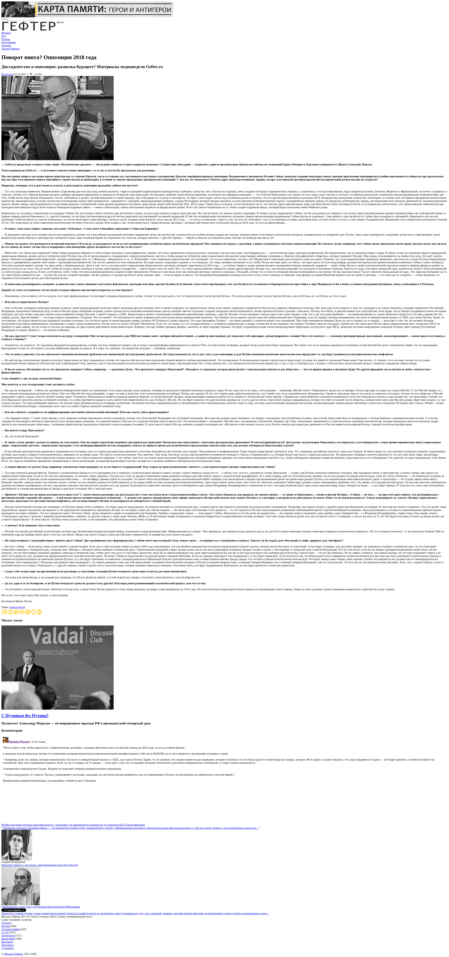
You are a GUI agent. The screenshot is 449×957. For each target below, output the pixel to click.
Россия (5, 926)
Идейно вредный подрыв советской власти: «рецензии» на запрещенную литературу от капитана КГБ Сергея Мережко (73, 824)
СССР (5, 932)
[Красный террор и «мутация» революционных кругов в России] (20, 904)
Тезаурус (6, 922)
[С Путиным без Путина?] (57, 708)
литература (8, 935)
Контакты (7, 941)
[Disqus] (224, 779)
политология (17, 607)
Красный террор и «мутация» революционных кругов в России (39, 865)
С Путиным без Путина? (25, 715)
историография (10, 929)
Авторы (6, 45)
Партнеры (7, 944)
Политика (7, 74)
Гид (3, 36)
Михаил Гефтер (13, 953)
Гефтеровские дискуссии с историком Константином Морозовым (40, 906)
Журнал (6, 32)
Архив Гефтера (10, 48)
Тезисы (5, 39)
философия (8, 938)
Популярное (8, 42)
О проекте (7, 948)
